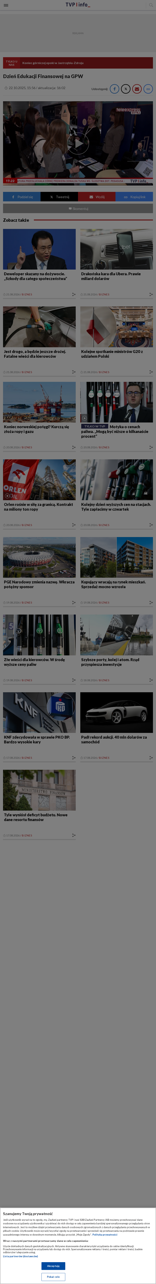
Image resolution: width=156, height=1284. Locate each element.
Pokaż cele (53, 1276)
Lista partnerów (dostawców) (20, 1256)
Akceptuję (53, 1265)
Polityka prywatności (104, 1234)
